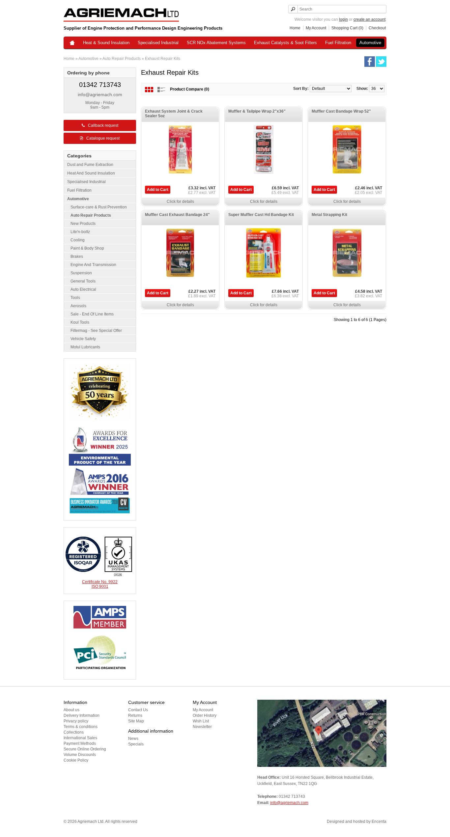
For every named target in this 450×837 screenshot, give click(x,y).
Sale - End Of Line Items (92, 314)
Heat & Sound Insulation (106, 42)
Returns (135, 715)
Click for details (180, 201)
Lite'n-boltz (80, 232)
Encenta (379, 821)
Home (295, 28)
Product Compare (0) (189, 89)
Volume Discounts (80, 754)
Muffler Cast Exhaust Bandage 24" (177, 214)
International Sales (80, 738)
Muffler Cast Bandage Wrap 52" (341, 111)
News (133, 738)
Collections (74, 732)
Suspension (81, 273)
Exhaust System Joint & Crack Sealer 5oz (174, 113)
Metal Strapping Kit (329, 214)
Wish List (201, 721)
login (343, 19)
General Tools (83, 281)
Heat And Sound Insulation (91, 173)
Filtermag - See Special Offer (96, 330)
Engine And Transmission (93, 264)
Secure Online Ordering (85, 749)
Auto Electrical (83, 289)
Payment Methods (80, 743)
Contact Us (138, 710)
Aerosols (78, 306)
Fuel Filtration (338, 42)
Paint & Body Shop (87, 248)
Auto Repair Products (121, 58)
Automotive (370, 42)
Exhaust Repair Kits (162, 58)
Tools (75, 297)
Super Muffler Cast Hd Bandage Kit (261, 214)
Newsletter (202, 726)
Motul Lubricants (85, 347)
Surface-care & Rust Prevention (98, 207)
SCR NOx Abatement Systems (216, 42)
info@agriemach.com (100, 94)
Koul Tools (79, 322)
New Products (83, 223)
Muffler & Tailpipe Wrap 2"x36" (257, 111)
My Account (316, 28)
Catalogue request (103, 138)
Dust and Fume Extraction (90, 164)
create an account (369, 19)
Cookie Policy (76, 760)
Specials (136, 744)
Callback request (103, 125)
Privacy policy (76, 721)
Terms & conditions (81, 726)
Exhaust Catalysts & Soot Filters (285, 42)
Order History (204, 715)
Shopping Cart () (347, 28)
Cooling (77, 240)
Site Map (136, 721)
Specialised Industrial (158, 42)
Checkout (377, 28)
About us (71, 710)
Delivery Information (81, 715)
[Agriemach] (72, 43)
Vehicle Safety (83, 339)
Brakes (76, 256)
